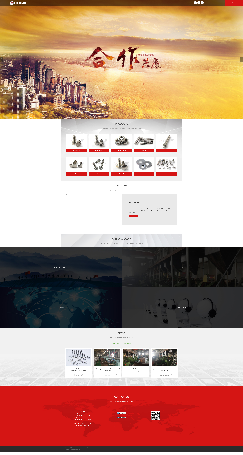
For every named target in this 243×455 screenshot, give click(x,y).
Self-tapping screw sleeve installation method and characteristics (107, 369)
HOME (58, 3)
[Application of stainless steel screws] (136, 357)
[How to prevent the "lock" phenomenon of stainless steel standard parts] (78, 357)
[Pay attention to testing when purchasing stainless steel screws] (164, 357)
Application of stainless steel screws (136, 369)
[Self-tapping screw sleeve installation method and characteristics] (107, 357)
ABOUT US (81, 3)
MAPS (121, 428)
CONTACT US (91, 3)
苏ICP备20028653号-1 (75, 449)
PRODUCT (66, 3)
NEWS (73, 3)
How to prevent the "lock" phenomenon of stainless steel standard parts (78, 369)
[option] (76, 143)
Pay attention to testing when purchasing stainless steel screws (164, 369)
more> (134, 216)
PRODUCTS (121, 123)
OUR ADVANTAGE (121, 239)
